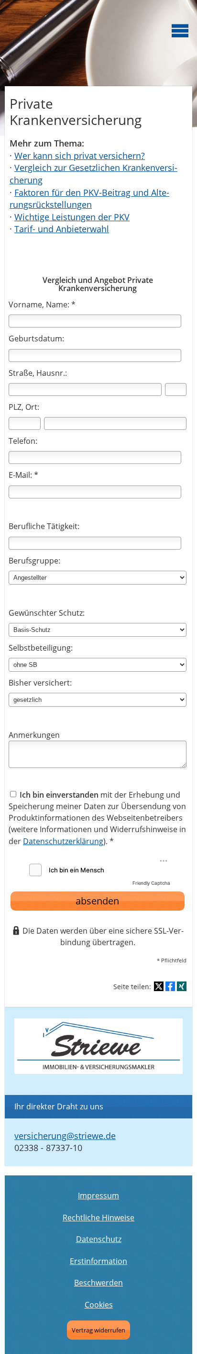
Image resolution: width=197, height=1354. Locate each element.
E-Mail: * (23, 475)
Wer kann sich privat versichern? (79, 155)
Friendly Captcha (151, 883)
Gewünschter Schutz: (47, 613)
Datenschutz (98, 1239)
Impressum (98, 1195)
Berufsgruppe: (34, 560)
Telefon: (23, 441)
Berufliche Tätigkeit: (44, 526)
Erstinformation (98, 1261)
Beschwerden (98, 1282)
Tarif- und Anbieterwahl (61, 229)
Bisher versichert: (40, 682)
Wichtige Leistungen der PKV (72, 217)
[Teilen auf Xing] (181, 986)
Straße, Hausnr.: (38, 373)
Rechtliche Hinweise (98, 1217)
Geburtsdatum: (36, 338)
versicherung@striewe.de (65, 1135)
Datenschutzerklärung (63, 841)
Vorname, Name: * (42, 304)
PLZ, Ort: (24, 407)
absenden (97, 900)
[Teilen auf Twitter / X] (159, 986)
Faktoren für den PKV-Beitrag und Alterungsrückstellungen (89, 199)
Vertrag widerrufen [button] (98, 1330)
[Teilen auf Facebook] (170, 986)
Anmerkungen (34, 735)
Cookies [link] (99, 1304)
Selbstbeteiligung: (41, 648)
